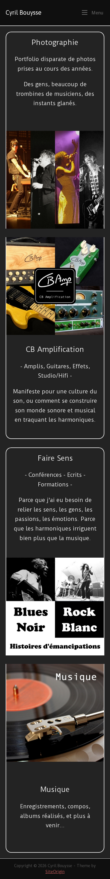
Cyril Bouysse (23, 12)
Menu (96, 13)
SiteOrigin (55, 871)
